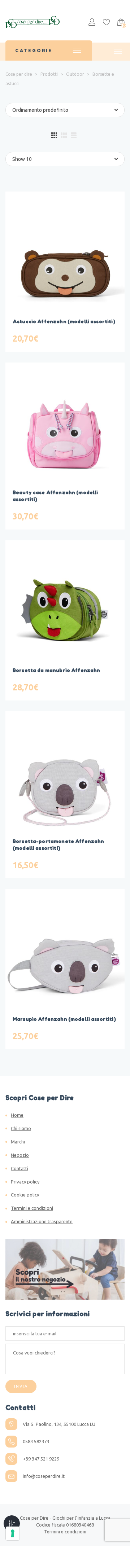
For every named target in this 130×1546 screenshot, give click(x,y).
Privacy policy (25, 1181)
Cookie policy (25, 1194)
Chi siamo (21, 1128)
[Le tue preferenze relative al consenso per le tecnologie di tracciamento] (13, 1533)
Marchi (18, 1141)
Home (17, 1114)
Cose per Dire (34, 1517)
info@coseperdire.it (44, 1476)
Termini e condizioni (32, 1208)
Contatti (19, 1168)
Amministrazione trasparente (42, 1221)
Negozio (20, 1155)
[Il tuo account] (91, 23)
